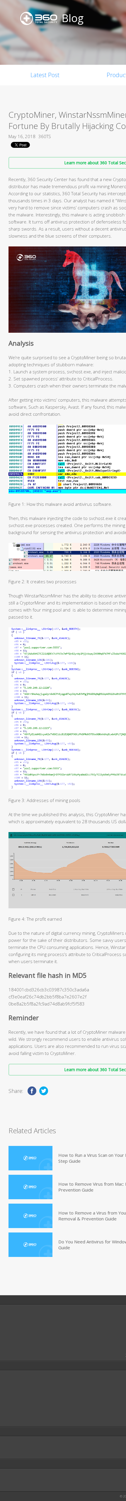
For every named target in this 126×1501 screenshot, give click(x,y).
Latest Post (44, 75)
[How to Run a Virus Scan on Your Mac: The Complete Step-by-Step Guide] (30, 1158)
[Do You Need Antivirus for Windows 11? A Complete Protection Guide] (30, 1244)
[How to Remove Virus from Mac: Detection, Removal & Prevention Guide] (30, 1187)
